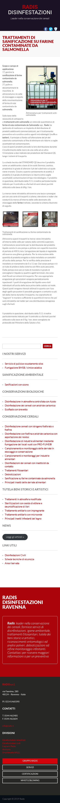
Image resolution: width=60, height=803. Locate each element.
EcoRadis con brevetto (16, 409)
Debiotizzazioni (13, 474)
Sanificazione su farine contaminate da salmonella (30, 478)
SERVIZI (30, 767)
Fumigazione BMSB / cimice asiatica (23, 368)
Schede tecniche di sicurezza (19, 559)
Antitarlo (6, 749)
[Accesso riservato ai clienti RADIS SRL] (55, 29)
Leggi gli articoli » (15, 537)
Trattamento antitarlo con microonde (23, 515)
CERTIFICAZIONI (30, 774)
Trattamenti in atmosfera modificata (23, 499)
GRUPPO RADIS (30, 761)
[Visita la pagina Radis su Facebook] (45, 29)
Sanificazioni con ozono (17, 385)
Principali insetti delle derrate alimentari (25, 482)
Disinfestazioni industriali (13, 740)
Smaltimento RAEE (11, 752)
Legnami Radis (9, 746)
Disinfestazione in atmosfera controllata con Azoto (30, 401)
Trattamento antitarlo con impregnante (24, 511)
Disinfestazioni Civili (15, 555)
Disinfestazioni (30, 12)
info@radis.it (8, 726)
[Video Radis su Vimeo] (50, 29)
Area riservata (12, 563)
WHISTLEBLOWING (30, 780)
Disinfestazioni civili (11, 743)
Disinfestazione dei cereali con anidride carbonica (30, 405)
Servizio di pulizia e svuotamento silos (24, 364)
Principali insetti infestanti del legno (23, 519)
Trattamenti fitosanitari (16, 470)
